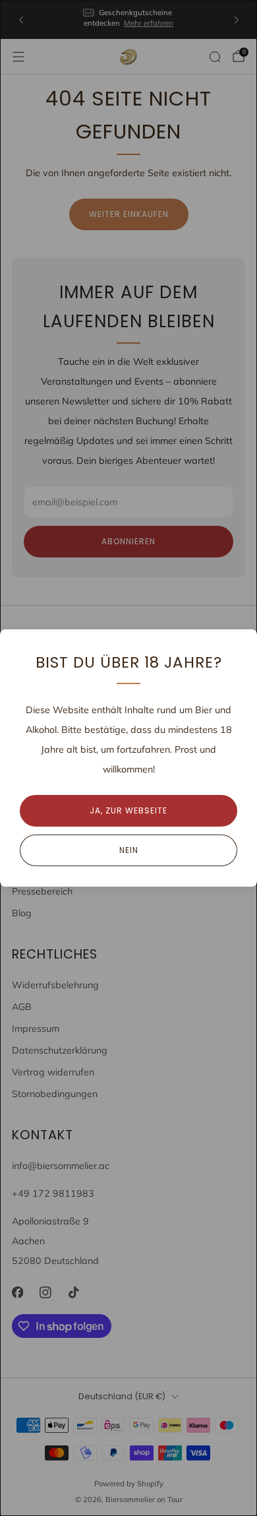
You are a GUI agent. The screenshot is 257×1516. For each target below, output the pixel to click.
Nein (128, 850)
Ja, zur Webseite (128, 810)
